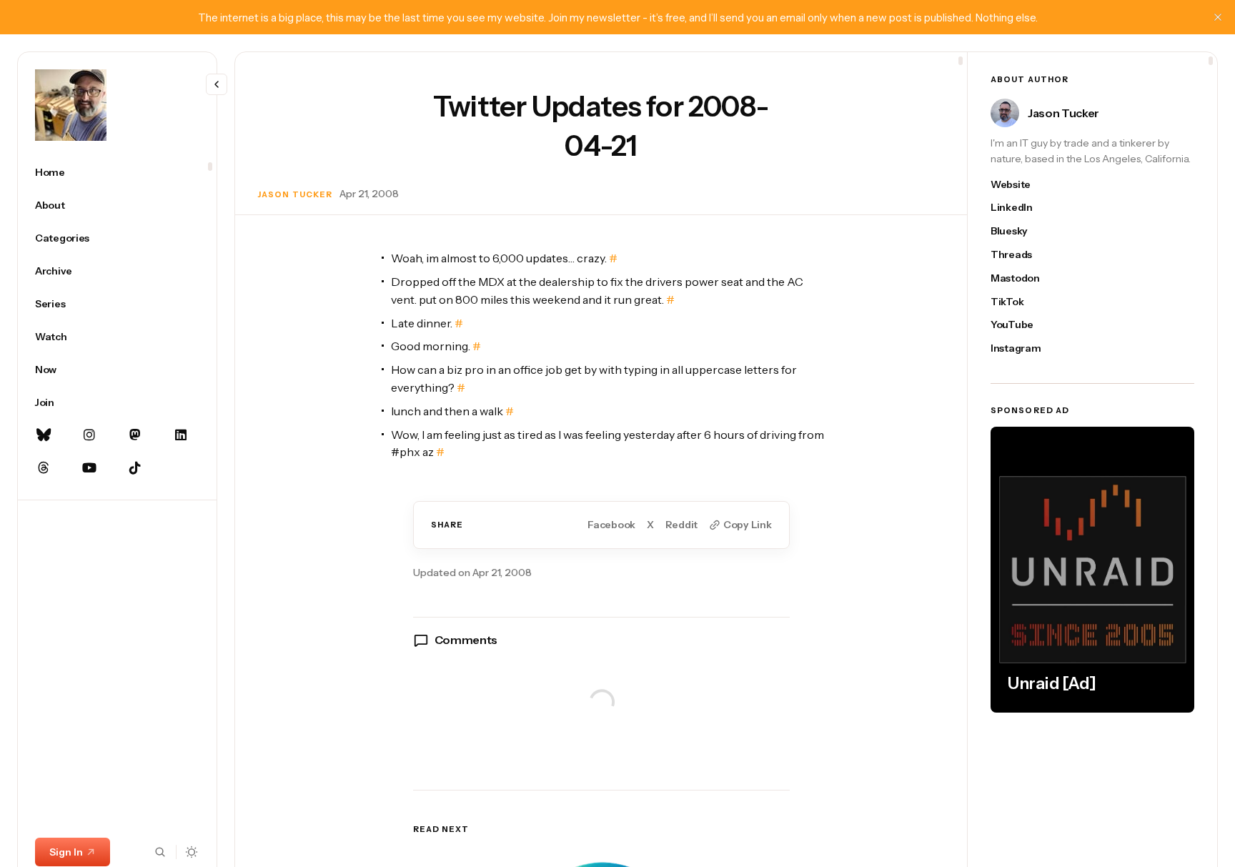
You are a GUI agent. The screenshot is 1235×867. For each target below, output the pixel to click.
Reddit (681, 525)
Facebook (611, 525)
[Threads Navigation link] (43, 468)
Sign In (66, 852)
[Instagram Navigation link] (89, 435)
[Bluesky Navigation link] (43, 435)
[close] (1217, 17)
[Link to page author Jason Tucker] (1005, 113)
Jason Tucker (295, 194)
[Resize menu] (216, 84)
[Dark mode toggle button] (191, 852)
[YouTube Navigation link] (89, 468)
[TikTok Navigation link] (135, 468)
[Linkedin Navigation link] (181, 435)
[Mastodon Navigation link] (135, 435)
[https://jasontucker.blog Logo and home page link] (70, 105)
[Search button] (160, 852)
